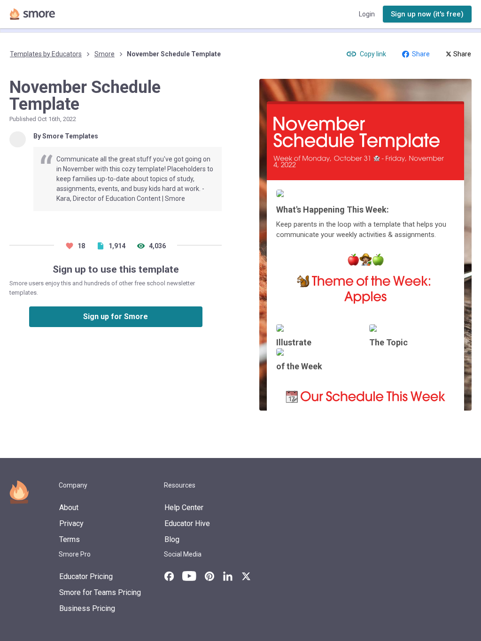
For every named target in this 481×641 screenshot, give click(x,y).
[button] (427, 14)
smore (104, 54)
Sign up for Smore (115, 316)
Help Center (183, 507)
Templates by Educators (46, 54)
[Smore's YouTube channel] (189, 576)
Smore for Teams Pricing (100, 592)
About (68, 507)
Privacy (71, 523)
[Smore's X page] (246, 576)
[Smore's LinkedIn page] (227, 576)
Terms (69, 539)
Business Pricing (87, 608)
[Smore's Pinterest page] (209, 576)
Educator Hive (187, 523)
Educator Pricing (86, 576)
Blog (171, 539)
